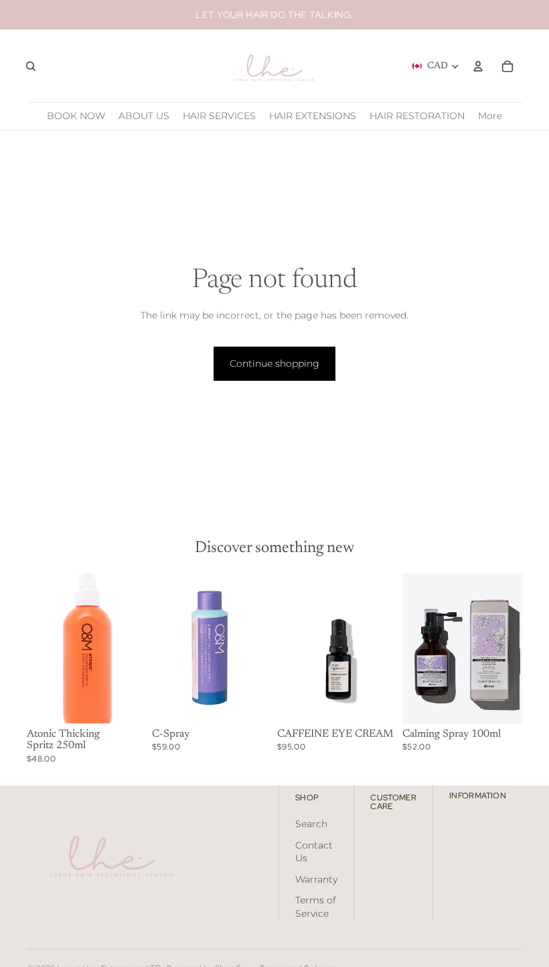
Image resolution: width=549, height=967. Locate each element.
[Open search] (31, 66)
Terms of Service (315, 906)
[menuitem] (490, 116)
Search (311, 824)
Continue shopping (274, 363)
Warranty (316, 879)
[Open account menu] (478, 66)
